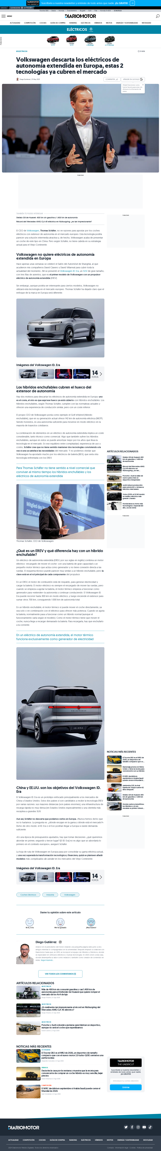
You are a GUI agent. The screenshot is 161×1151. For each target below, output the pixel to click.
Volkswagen (33, 230)
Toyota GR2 (43, 10)
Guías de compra (57, 23)
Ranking (73, 23)
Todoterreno (72, 10)
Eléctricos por (15, 8)
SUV (89, 10)
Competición (30, 23)
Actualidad (15, 23)
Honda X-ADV (105, 10)
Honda (61, 10)
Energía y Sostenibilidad (127, 23)
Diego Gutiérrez (25, 79)
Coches (43, 23)
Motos (109, 23)
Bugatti (82, 10)
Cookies (132, 1148)
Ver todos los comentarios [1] (60, 974)
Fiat (95, 10)
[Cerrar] (143, 84)
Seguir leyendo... (47, 960)
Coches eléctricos (28, 894)
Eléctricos (85, 23)
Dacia (53, 10)
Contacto (110, 1148)
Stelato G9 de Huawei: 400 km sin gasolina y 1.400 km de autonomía (46, 218)
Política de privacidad (145, 1148)
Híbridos (98, 23)
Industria (50, 894)
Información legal (121, 1148)
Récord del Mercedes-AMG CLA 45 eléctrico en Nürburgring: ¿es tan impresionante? (54, 222)
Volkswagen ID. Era (69, 271)
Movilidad (146, 23)
